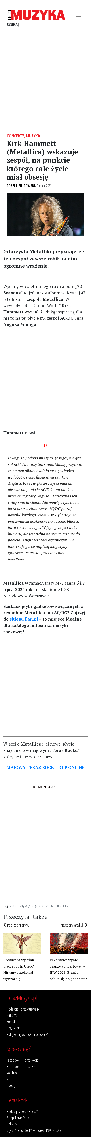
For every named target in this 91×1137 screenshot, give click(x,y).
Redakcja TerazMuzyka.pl (23, 1009)
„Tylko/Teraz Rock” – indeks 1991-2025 (34, 1130)
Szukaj (13, 24)
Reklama (12, 1015)
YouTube (13, 1073)
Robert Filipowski (21, 185)
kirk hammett (46, 905)
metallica (63, 905)
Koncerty (15, 136)
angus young (28, 905)
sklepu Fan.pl (24, 619)
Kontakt (11, 1021)
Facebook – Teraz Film (21, 1066)
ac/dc (14, 905)
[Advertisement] (45, 81)
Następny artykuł (72, 925)
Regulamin (14, 1028)
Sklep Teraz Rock (18, 1118)
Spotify (11, 1085)
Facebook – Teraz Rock (22, 1060)
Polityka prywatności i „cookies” (28, 1034)
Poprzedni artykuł (18, 925)
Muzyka (33, 136)
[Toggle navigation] (78, 15)
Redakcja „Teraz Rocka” (22, 1111)
